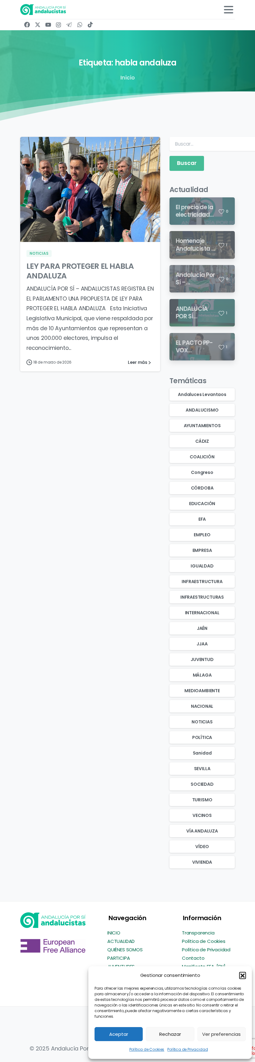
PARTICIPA (118, 958)
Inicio (127, 77)
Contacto (193, 958)
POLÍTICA (202, 737)
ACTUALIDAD (121, 941)
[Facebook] (27, 24)
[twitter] (37, 24)
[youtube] (48, 24)
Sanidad (202, 753)
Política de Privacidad (187, 1049)
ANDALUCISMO (202, 410)
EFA (202, 519)
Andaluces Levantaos (202, 394)
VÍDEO (202, 846)
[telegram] (69, 24)
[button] (242, 975)
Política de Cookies (147, 1049)
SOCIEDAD (202, 784)
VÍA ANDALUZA (202, 831)
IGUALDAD (202, 566)
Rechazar (170, 1034)
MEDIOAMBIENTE (202, 691)
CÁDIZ (202, 441)
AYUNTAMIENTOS (202, 425)
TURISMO (202, 800)
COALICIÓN (202, 457)
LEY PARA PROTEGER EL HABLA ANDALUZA (80, 271)
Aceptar (118, 1034)
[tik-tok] (90, 24)
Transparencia (198, 932)
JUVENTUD (202, 659)
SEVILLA (202, 768)
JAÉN (202, 628)
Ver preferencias (221, 1034)
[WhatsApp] (79, 24)
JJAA (202, 644)
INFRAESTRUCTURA (202, 581)
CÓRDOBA (202, 488)
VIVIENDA (202, 862)
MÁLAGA (202, 675)
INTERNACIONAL (202, 613)
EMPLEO (202, 535)
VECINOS (202, 815)
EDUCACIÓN (202, 503)
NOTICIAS (202, 722)
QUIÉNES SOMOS (125, 949)
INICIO (113, 932)
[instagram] (58, 24)
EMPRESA (202, 550)
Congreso (202, 472)
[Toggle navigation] (228, 9)
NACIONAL (202, 706)
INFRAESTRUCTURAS (202, 597)
